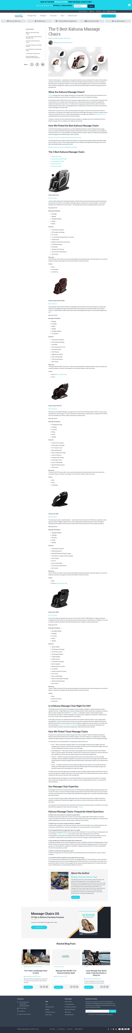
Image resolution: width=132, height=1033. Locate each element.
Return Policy (48, 1014)
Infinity (72, 712)
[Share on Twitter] (31, 64)
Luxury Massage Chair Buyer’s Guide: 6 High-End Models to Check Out (96, 973)
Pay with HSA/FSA (69, 1014)
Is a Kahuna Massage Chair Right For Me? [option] (34, 45)
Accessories (53, 15)
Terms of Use (110, 1014)
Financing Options (49, 1006)
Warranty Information (70, 1009)
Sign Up (91, 6)
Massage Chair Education (64, 38)
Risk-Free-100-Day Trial (15, 21)
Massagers (43, 15)
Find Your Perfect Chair (109, 16)
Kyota (77, 712)
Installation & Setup (50, 1012)
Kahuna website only (60, 374)
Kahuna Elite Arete (56, 156)
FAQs (46, 1004)
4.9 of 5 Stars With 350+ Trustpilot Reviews (67, 21)
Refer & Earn (98, 11)
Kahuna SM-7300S (56, 166)
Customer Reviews (69, 1004)
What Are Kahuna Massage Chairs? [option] (32, 33)
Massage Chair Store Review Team (64, 42)
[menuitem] (32, 16)
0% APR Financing (41, 21)
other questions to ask (100, 114)
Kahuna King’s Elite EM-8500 (59, 159)
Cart (105, 11)
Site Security (69, 1029)
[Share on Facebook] (37, 64)
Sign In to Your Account (25, 1014)
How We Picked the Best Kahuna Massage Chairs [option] (34, 37)
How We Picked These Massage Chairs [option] (33, 50)
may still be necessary (62, 833)
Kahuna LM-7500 (56, 163)
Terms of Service (61, 1029)
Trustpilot (80, 807)
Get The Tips (39, 927)
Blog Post (50, 38)
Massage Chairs (32, 15)
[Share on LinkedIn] (42, 64)
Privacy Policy (102, 1014)
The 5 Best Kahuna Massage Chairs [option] (33, 41)
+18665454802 (66, 5)
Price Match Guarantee (120, 21)
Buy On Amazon (52, 198)
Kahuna (50, 95)
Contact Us (22, 1011)
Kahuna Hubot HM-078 (57, 161)
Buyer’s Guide (68, 1001)
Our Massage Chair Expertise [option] (33, 53)
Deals (62, 15)
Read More (75, 897)
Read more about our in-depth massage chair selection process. (64, 137)
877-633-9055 (112, 11)
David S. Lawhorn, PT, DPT (61, 976)
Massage (56, 38)
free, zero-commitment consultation (67, 725)
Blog (93, 11)
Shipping (47, 1009)
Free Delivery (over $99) (93, 21)
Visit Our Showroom (83, 11)
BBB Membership (78, 1029)
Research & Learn (72, 15)
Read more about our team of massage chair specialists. (62, 147)
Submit (113, 1011)
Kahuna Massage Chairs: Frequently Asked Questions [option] (33, 57)
